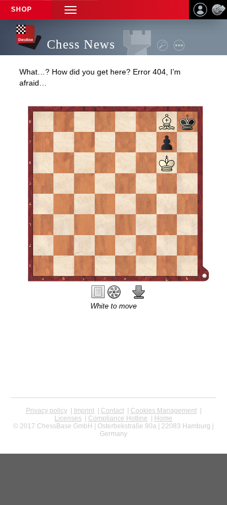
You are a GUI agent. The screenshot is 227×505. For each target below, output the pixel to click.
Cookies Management (164, 410)
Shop (21, 9)
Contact (112, 410)
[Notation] (98, 292)
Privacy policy (46, 410)
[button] (70, 9)
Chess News (81, 44)
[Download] (138, 292)
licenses (68, 418)
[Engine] (114, 292)
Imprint (84, 410)
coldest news (113, 441)
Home (163, 418)
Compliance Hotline (118, 418)
